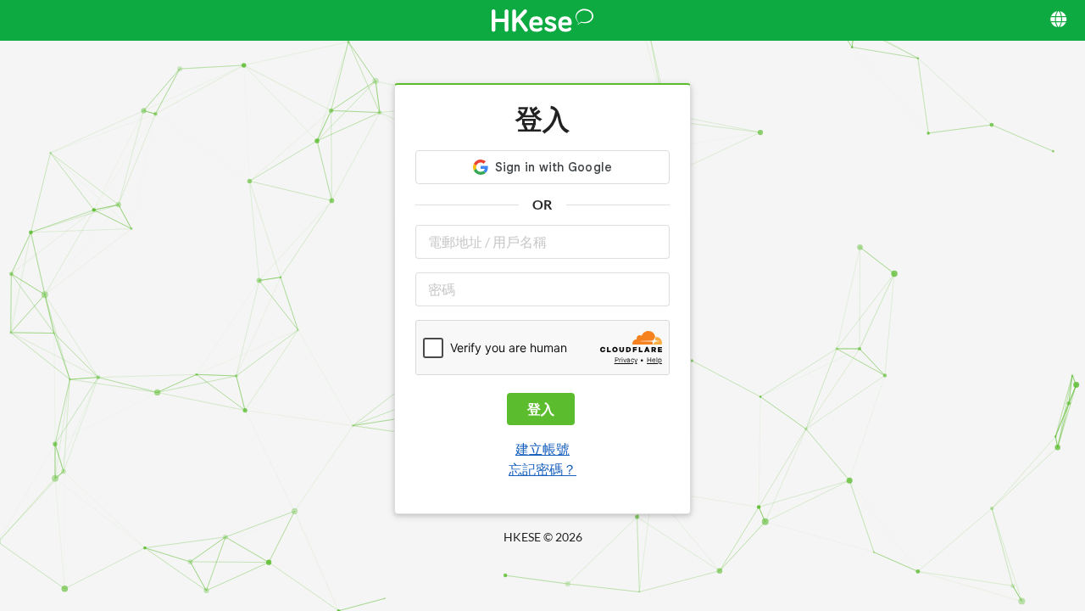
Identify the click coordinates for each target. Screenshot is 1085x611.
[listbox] (1060, 20)
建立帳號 (542, 448)
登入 (540, 409)
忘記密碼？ (542, 469)
